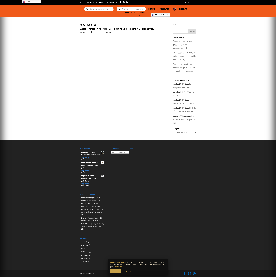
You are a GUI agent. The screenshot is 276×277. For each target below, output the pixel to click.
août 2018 (84, 262)
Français (159, 15)
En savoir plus (119, 267)
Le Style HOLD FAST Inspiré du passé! (184, 119)
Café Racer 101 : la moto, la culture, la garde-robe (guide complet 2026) (184, 56)
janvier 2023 (84, 255)
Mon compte (164, 9)
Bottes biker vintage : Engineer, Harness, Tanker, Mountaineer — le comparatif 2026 (92, 226)
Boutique (151, 9)
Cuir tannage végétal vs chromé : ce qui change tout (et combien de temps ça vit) (92, 212)
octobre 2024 (85, 248)
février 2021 (84, 258)
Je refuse (127, 271)
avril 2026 (84, 245)
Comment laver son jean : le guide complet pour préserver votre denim (184, 45)
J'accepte (115, 271)
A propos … (129, 13)
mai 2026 (84, 242)
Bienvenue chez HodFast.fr (183, 103)
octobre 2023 (85, 252)
